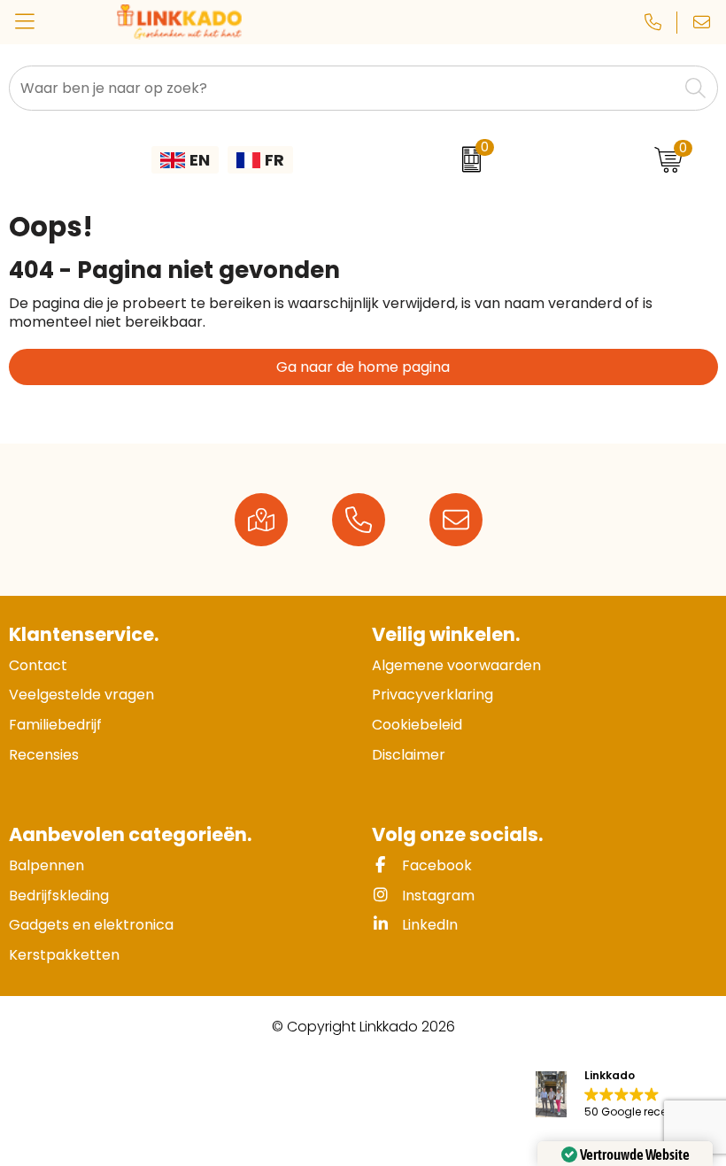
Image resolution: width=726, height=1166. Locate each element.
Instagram (436, 895)
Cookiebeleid (417, 724)
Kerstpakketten (64, 955)
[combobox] (344, 88)
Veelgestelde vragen (81, 694)
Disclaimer (408, 755)
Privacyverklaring (432, 694)
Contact (38, 665)
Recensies (44, 755)
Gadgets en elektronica (91, 925)
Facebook (435, 865)
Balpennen (46, 865)
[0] (467, 159)
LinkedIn (428, 925)
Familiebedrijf (55, 724)
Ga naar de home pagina (363, 367)
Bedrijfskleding (59, 895)
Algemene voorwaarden (456, 665)
